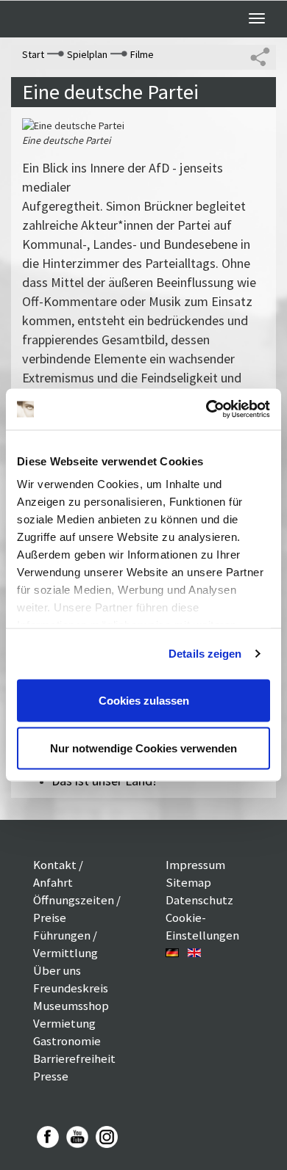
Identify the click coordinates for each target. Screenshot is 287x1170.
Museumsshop (71, 1006)
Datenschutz (199, 900)
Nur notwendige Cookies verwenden (143, 748)
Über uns (57, 970)
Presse (50, 1076)
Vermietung (64, 1023)
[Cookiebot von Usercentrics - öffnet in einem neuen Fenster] (206, 409)
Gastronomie (67, 1041)
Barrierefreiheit (74, 1058)
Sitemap (188, 882)
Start (33, 54)
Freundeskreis (70, 988)
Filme (142, 54)
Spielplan (87, 54)
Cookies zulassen (144, 700)
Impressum (195, 865)
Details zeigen (205, 653)
